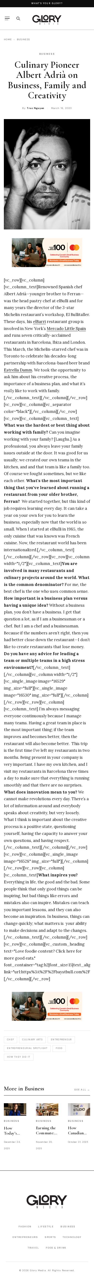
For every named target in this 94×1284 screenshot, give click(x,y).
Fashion (25, 1226)
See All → (82, 1089)
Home (8, 39)
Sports (50, 1237)
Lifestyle (46, 1226)
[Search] (18, 18)
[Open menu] (7, 18)
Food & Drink (56, 1247)
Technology (72, 1237)
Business (23, 39)
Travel (33, 1247)
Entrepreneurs (25, 1237)
